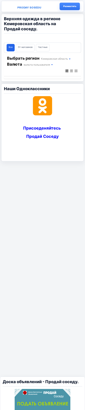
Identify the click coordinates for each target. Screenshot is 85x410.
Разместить (69, 6)
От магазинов (25, 47)
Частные (42, 47)
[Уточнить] (69, 58)
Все (11, 47)
